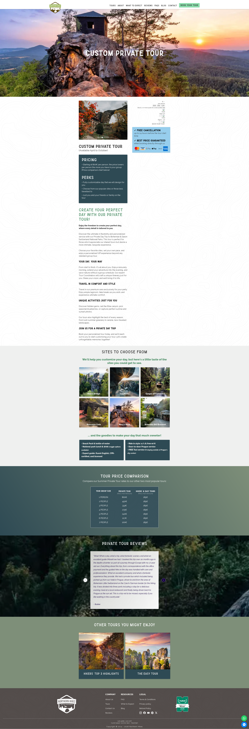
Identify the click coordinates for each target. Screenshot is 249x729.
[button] (83, 120)
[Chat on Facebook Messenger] (244, 725)
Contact (172, 5)
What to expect (134, 5)
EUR (154, 105)
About (121, 5)
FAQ (122, 699)
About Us (109, 699)
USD (158, 105)
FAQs (156, 5)
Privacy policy (145, 704)
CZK (163, 105)
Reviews (148, 5)
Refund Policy (145, 708)
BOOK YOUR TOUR (158, 124)
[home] (56, 8)
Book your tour (189, 5)
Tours (112, 5)
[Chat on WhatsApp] (244, 718)
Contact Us (110, 708)
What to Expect (127, 704)
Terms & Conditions (147, 699)
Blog (163, 5)
